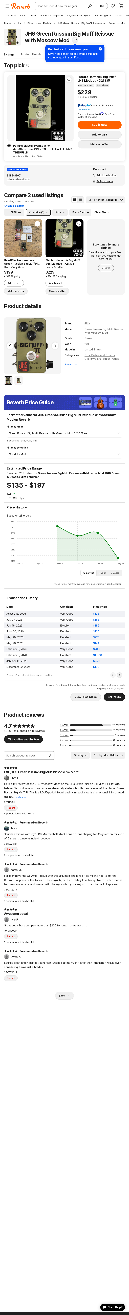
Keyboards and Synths (79, 15)
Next (62, 995)
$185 (96, 625)
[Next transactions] (119, 675)
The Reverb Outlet (15, 15)
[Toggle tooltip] (28, 65)
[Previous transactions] (113, 675)
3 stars (64, 735)
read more (20, 797)
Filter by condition (17, 447)
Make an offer (99, 144)
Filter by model (15, 426)
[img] (58, 149)
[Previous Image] (10, 345)
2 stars (64, 740)
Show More (70, 364)
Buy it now (100, 125)
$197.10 (97, 655)
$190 (96, 666)
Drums (119, 15)
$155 (96, 619)
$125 (96, 613)
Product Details (31, 54)
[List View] (80, 200)
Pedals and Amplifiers (51, 15)
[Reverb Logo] (20, 6)
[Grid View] (74, 200)
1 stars (64, 745)
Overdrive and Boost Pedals (101, 358)
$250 (96, 661)
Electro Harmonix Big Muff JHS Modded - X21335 (97, 78)
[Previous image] (12, 108)
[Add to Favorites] (75, 40)
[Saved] (112, 5)
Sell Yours (114, 697)
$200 (96, 649)
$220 (96, 637)
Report (11, 807)
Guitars (32, 15)
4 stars (64, 730)
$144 (96, 643)
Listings (9, 54)
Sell (102, 6)
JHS (87, 323)
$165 (96, 631)
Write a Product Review (23, 739)
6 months (88, 572)
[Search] (90, 6)
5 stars (64, 725)
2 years (115, 572)
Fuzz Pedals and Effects (99, 355)
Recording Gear (103, 15)
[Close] (100, 49)
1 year (102, 572)
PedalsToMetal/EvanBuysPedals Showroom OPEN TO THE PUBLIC (31, 149)
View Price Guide (86, 697)
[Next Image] (55, 345)
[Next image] (69, 108)
